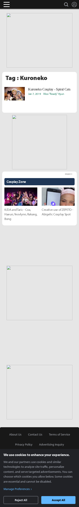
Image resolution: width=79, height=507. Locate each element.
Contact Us (35, 434)
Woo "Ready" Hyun (53, 93)
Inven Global (23, 4)
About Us (15, 434)
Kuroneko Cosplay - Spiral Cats (49, 89)
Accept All (58, 500)
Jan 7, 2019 (34, 93)
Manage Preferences (17, 489)
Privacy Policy (23, 444)
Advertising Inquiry (51, 444)
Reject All (21, 500)
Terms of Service (59, 434)
